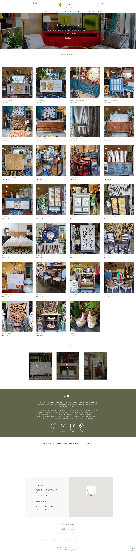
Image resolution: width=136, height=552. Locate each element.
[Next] (127, 31)
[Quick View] (17, 82)
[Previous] (9, 31)
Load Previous (68, 62)
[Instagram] (36, 3)
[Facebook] (33, 3)
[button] (102, 3)
